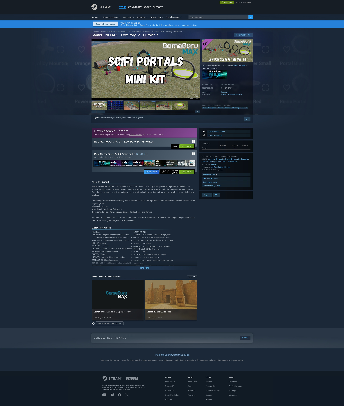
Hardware (191, 391)
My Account (233, 395)
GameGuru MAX (125, 32)
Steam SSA (169, 386)
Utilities (220, 108)
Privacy (209, 382)
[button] (95, 17)
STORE (122, 7)
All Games (95, 32)
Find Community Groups (212, 186)
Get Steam (233, 382)
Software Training (208, 162)
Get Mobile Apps (235, 386)
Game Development (209, 108)
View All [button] (192, 277)
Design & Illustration (233, 159)
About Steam (170, 382)
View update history (210, 178)
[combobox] (218, 17)
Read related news (210, 182)
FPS (242, 108)
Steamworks (169, 391)
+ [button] (246, 108)
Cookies (209, 395)
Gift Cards (169, 399)
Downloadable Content (141, 32)
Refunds (209, 399)
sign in (238, 2)
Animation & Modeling (109, 32)
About (147, 7)
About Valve (192, 382)
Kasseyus (225, 92)
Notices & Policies (213, 391)
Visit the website (209, 175)
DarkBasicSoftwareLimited (231, 95)
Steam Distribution (172, 395)
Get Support (233, 391)
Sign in (96, 118)
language (246, 2)
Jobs (189, 386)
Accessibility (211, 386)
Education (245, 159)
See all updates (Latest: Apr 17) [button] (109, 323)
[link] (169, 172)
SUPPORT (158, 7)
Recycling (191, 395)
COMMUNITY (135, 7)
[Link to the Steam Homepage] (101, 9)
